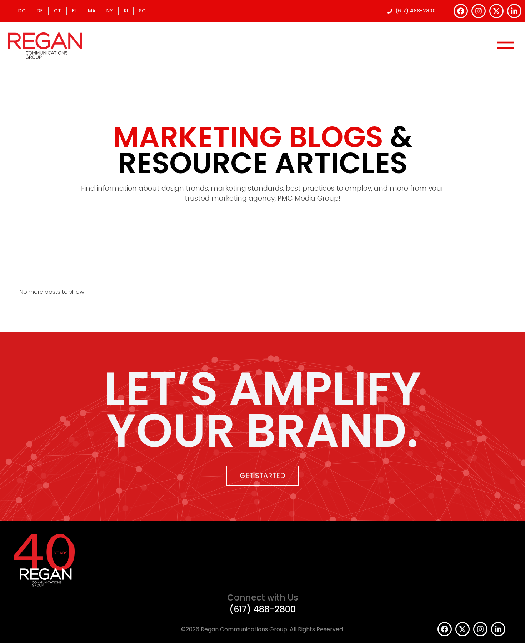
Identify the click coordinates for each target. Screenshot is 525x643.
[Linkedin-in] (514, 11)
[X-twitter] (496, 11)
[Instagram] (478, 11)
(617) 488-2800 (262, 609)
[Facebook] (461, 11)
